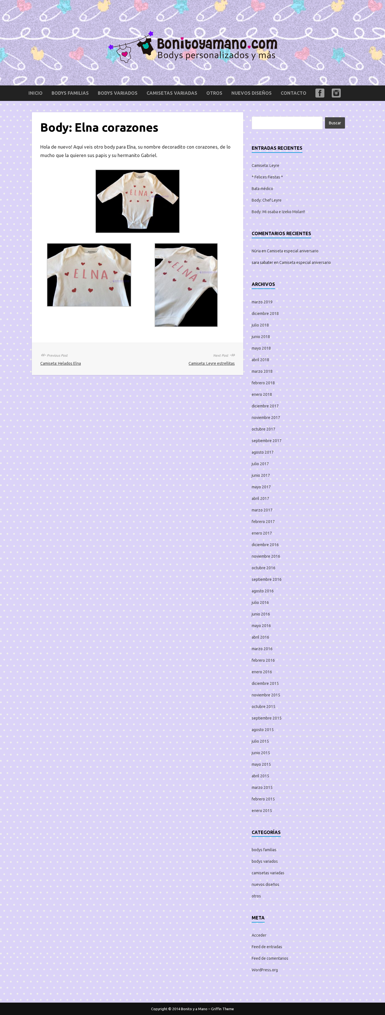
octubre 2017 (263, 429)
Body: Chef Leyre (267, 200)
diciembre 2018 (265, 313)
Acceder (259, 935)
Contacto (293, 93)
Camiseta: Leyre (265, 165)
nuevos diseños (251, 93)
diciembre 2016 (265, 544)
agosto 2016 (263, 591)
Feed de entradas (267, 947)
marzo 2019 (262, 302)
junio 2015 (261, 753)
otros (214, 93)
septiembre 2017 (267, 440)
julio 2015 (260, 741)
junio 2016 (261, 614)
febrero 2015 (263, 799)
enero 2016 (262, 672)
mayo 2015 (261, 764)
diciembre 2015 (265, 683)
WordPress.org (265, 970)
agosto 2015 (263, 729)
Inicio (35, 93)
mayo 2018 (261, 348)
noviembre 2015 (266, 695)
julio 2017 (260, 464)
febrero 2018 (263, 383)
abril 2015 (260, 776)
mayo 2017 (261, 487)
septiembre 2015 (267, 718)
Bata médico (262, 188)
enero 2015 (262, 810)
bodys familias (70, 93)
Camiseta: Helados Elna (60, 363)
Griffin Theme (222, 1009)
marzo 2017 (262, 510)
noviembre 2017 (266, 417)
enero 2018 (262, 394)
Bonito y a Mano (194, 1009)
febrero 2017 (263, 521)
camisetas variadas (172, 93)
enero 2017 (262, 533)
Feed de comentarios (270, 958)
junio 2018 (261, 336)
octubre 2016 (263, 568)
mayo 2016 (261, 625)
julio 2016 (260, 602)
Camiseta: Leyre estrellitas (212, 363)
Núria (256, 251)
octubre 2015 (263, 706)
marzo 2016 (262, 648)
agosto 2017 (263, 452)
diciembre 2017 (265, 406)
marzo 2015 (262, 787)
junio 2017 (261, 475)
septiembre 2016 (267, 579)
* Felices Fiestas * (267, 177)
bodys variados (118, 93)
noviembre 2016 (266, 556)
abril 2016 (260, 637)
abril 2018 (260, 360)
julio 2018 (260, 325)
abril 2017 (260, 498)
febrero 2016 (263, 660)
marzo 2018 (262, 371)
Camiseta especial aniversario (292, 251)
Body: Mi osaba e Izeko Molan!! (278, 211)
